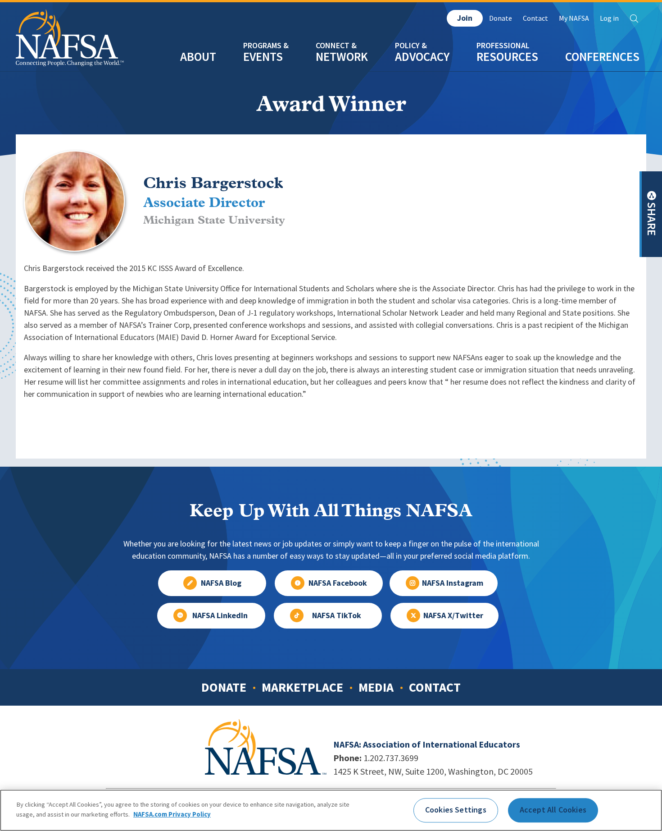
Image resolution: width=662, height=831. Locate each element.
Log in (609, 18)
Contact (535, 18)
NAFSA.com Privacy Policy (172, 813)
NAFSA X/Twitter (453, 615)
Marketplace (302, 687)
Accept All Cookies (553, 809)
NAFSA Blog (221, 583)
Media (376, 687)
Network (342, 56)
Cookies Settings (455, 809)
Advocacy (422, 56)
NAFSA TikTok (336, 615)
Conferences (602, 56)
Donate (500, 18)
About (198, 56)
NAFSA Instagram (452, 583)
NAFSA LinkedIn (220, 615)
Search (634, 18)
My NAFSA (574, 18)
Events (263, 56)
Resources (507, 56)
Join (464, 18)
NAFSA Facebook (337, 583)
